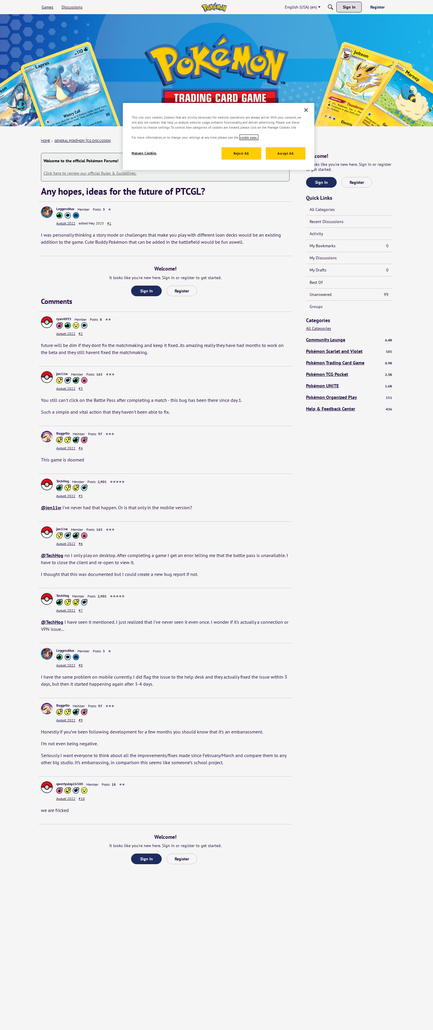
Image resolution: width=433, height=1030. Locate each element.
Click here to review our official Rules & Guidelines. (90, 173)
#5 (81, 496)
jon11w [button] (62, 373)
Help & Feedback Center (349, 409)
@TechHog (52, 555)
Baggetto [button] (63, 433)
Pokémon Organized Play (349, 397)
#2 (81, 333)
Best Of (316, 282)
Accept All (285, 153)
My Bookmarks (349, 245)
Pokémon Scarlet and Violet (349, 351)
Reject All (241, 153)
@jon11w (51, 507)
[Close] (306, 110)
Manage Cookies (144, 153)
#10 (82, 798)
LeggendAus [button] (65, 209)
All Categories (322, 209)
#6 (81, 543)
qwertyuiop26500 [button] (69, 784)
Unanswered (349, 294)
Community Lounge (349, 340)
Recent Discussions (326, 221)
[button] (47, 212)
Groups (316, 306)
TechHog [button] (62, 481)
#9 (81, 720)
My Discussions (323, 258)
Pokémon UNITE (349, 386)
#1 (109, 223)
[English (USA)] (214, 7)
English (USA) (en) (301, 7)
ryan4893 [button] (63, 319)
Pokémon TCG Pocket (349, 374)
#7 (81, 610)
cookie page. (249, 137)
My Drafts (349, 270)
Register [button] (182, 291)
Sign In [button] (146, 291)
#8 (81, 665)
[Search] (330, 7)
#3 (81, 388)
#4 (81, 448)
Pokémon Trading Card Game (349, 363)
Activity (316, 233)
